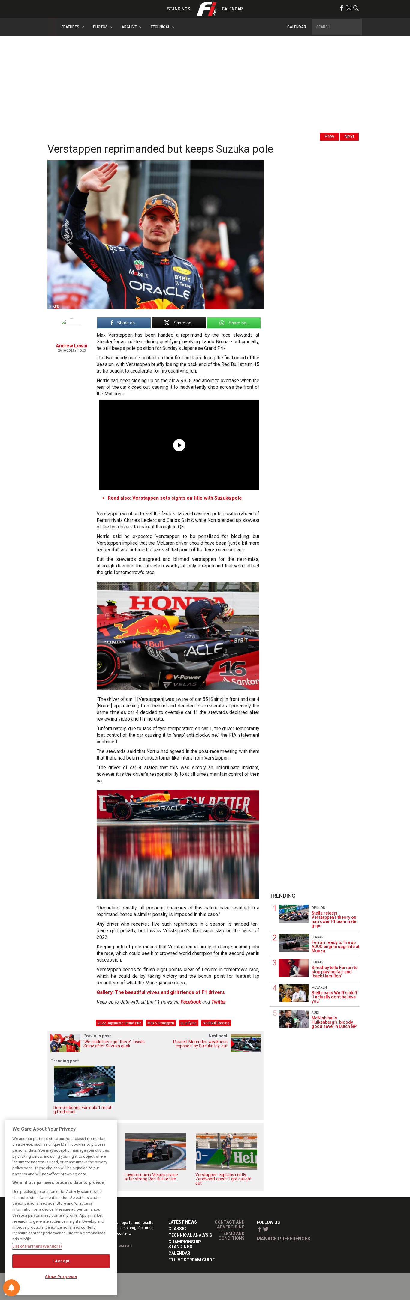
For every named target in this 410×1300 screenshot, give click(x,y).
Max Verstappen (160, 1023)
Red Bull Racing (216, 1023)
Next (349, 136)
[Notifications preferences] (11, 1287)
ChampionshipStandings (184, 1244)
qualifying (188, 1023)
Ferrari (318, 937)
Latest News (182, 1222)
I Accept (61, 1261)
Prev (329, 136)
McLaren (319, 987)
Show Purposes (61, 1277)
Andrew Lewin (71, 346)
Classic (177, 1228)
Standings (178, 9)
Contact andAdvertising (230, 1224)
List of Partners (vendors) (37, 1246)
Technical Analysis (190, 1235)
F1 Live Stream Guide (191, 1259)
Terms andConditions (232, 1236)
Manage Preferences (283, 1239)
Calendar (232, 9)
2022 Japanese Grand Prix (119, 1023)
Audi (315, 1013)
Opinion (318, 908)
